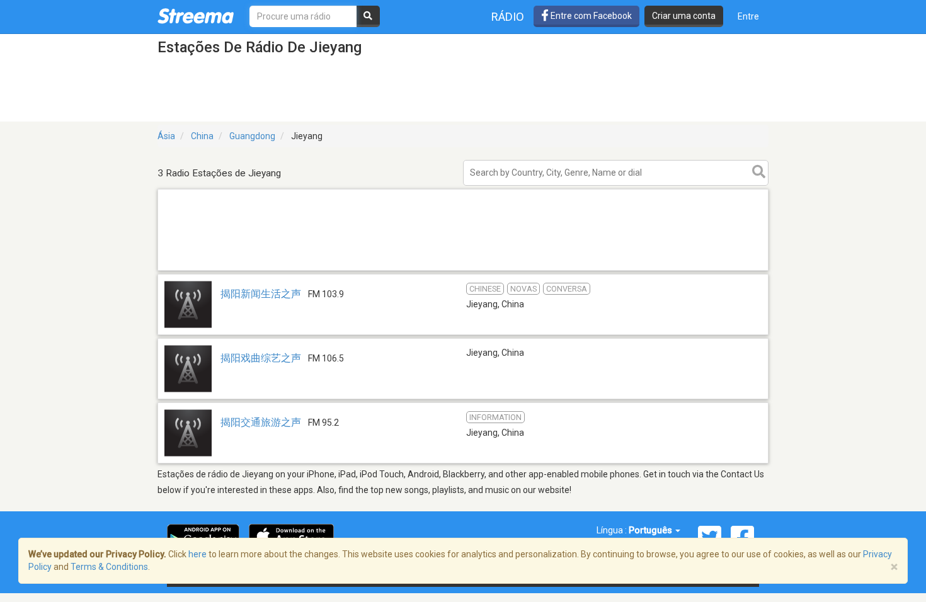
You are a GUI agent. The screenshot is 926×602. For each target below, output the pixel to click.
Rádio (507, 16)
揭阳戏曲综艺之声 (260, 358)
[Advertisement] (463, 270)
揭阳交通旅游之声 (260, 422)
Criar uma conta (684, 16)
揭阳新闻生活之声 (260, 294)
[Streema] (195, 15)
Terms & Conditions (109, 567)
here (197, 554)
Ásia (166, 136)
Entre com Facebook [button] (590, 16)
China (202, 136)
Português (651, 530)
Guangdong (252, 136)
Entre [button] (748, 16)
